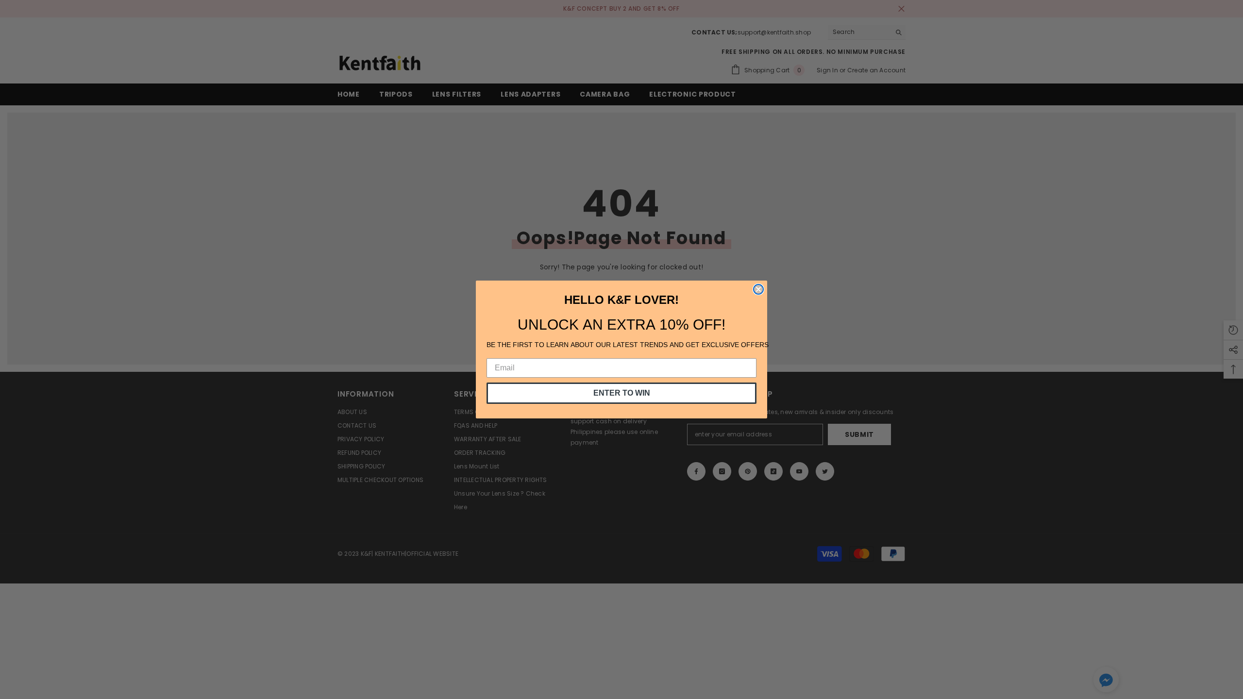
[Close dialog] (758, 289)
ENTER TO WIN (621, 393)
